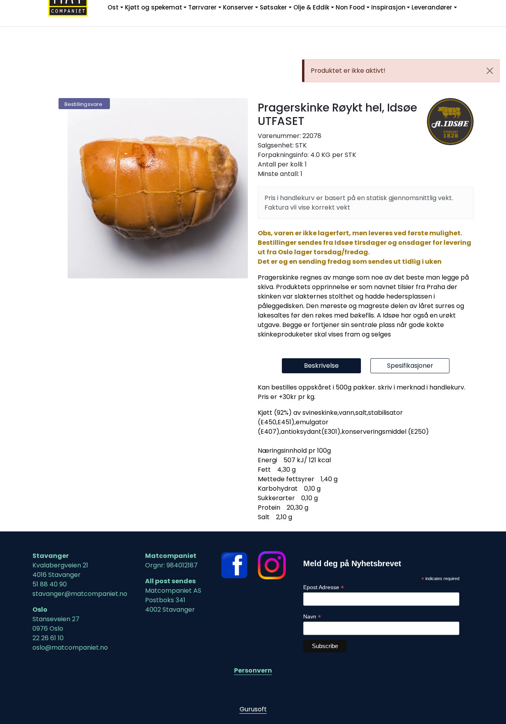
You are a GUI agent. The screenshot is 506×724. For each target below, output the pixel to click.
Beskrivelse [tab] (321, 365)
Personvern (253, 670)
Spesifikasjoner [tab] (410, 365)
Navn (312, 616)
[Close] (489, 71)
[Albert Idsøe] (450, 121)
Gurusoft (253, 709)
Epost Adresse (323, 587)
